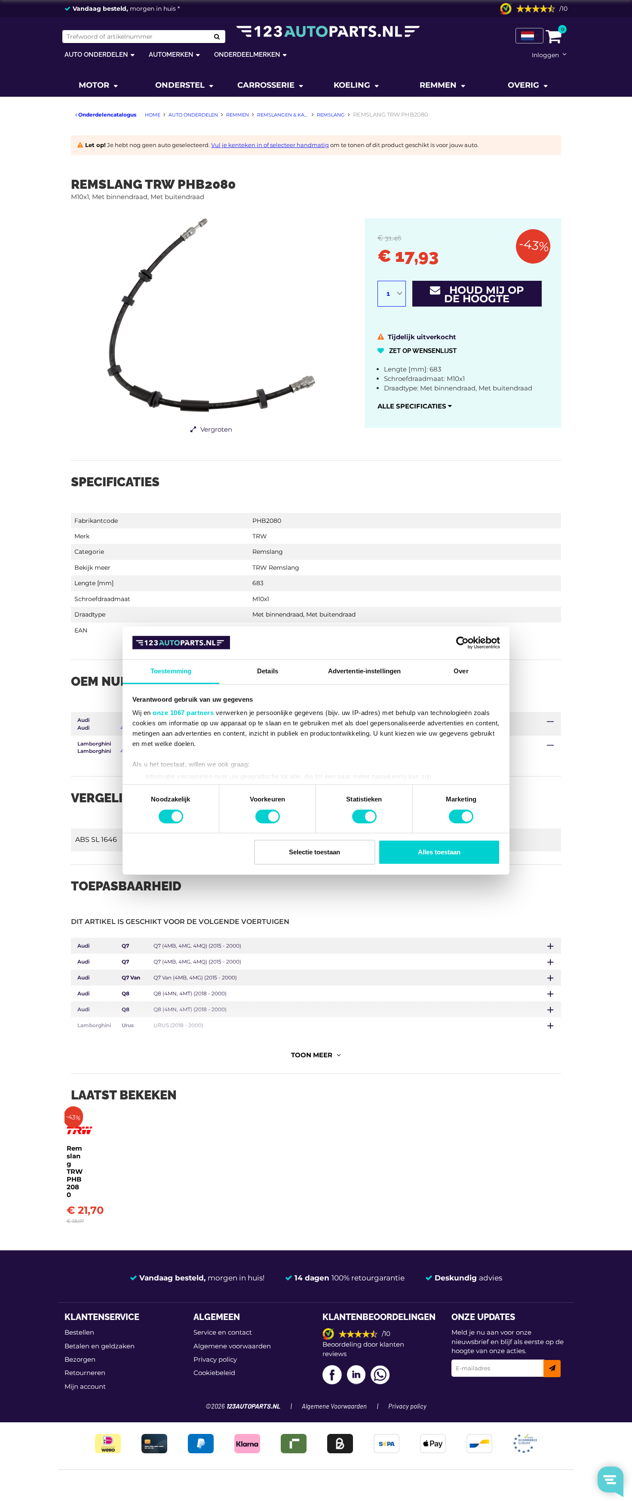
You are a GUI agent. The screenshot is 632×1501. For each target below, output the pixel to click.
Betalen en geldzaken (99, 1346)
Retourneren (84, 1373)
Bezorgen (79, 1359)
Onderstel (181, 85)
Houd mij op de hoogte (482, 294)
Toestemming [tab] (170, 671)
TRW (259, 536)
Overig (524, 85)
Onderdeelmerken (247, 54)
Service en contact (222, 1332)
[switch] (267, 816)
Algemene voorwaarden (232, 1346)
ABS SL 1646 (96, 839)
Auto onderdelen (96, 54)
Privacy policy (215, 1359)
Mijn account (85, 1386)
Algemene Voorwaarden (334, 1406)
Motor (95, 85)
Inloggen (545, 55)
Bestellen (79, 1332)
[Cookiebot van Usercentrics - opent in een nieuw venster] (462, 642)
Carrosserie (267, 85)
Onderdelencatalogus (106, 114)
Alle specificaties (412, 406)
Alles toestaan (439, 852)
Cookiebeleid (214, 1373)
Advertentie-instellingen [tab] (364, 671)
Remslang (267, 552)
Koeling (353, 85)
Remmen (439, 85)
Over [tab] (461, 671)
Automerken (171, 54)
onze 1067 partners (183, 712)
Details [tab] (267, 671)
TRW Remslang (275, 567)
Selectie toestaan (314, 852)
